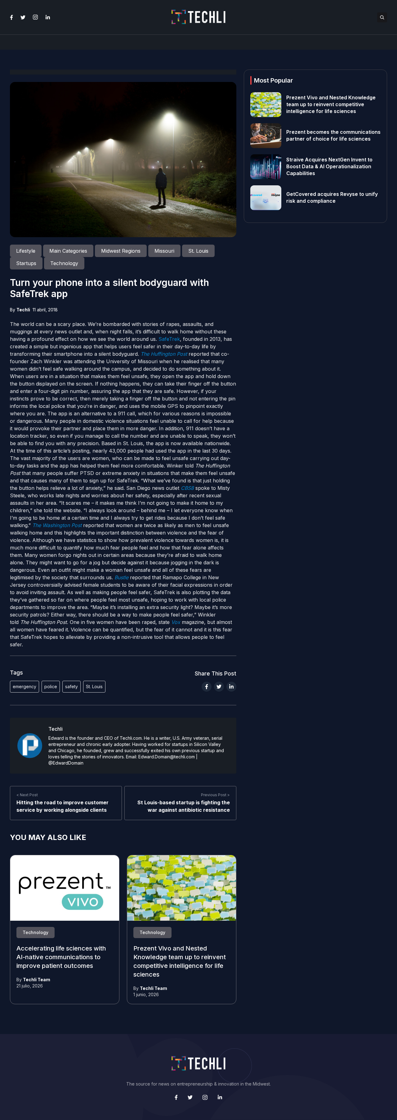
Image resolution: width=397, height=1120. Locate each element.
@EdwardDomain (65, 762)
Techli (23, 309)
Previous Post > (215, 795)
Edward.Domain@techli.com (166, 756)
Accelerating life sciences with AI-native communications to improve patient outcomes (61, 957)
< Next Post (27, 795)
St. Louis (94, 686)
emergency (24, 686)
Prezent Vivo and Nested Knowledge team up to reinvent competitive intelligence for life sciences (331, 105)
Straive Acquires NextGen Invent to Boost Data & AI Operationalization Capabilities (329, 167)
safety (71, 686)
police (50, 686)
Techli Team (36, 979)
